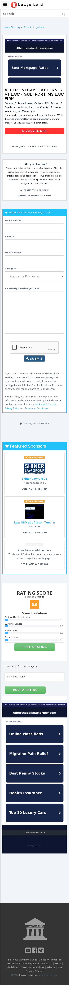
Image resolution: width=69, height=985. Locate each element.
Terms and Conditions (36, 408)
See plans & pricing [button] (34, 564)
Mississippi (28, 27)
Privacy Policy (12, 408)
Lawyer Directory (11, 27)
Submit (36, 358)
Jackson (40, 27)
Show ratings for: (13, 666)
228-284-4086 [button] (36, 131)
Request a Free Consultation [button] (36, 146)
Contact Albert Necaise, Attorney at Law (29, 212)
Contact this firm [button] (34, 488)
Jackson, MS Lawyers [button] (34, 423)
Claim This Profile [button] (36, 190)
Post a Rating (34, 647)
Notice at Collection (45, 404)
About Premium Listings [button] (34, 195)
